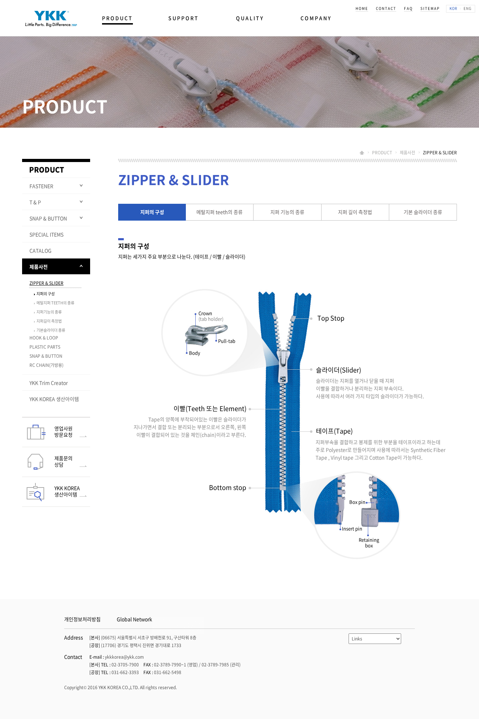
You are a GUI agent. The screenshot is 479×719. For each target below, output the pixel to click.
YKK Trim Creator (48, 382)
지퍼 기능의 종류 (287, 211)
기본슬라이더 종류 (50, 330)
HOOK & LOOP (43, 338)
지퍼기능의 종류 (49, 312)
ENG (468, 8)
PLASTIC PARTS (44, 347)
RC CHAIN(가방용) (46, 365)
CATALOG (40, 250)
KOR (453, 8)
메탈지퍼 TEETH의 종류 (55, 303)
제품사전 (38, 266)
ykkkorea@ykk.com (124, 657)
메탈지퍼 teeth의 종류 (219, 211)
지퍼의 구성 (152, 211)
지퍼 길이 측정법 (355, 211)
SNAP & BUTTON (48, 218)
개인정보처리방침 (82, 619)
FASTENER (41, 185)
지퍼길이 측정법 (49, 321)
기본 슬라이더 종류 (423, 211)
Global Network (134, 619)
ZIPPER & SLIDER (46, 283)
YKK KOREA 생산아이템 (54, 398)
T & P (35, 202)
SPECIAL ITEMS (46, 234)
